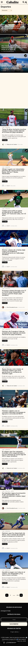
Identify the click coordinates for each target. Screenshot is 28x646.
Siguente (21, 595)
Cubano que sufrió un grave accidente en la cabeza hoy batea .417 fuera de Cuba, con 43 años (14, 213)
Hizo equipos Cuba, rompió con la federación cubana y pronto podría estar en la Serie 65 (14, 47)
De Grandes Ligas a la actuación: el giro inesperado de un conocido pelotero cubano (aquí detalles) (14, 495)
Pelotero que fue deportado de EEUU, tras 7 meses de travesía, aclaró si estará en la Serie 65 (13, 534)
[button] (2, 2)
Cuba (3, 127)
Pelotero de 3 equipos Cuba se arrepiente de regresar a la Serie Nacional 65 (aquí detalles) (13, 333)
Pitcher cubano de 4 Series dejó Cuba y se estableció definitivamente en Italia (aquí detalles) (13, 252)
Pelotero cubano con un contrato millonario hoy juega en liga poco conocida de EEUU (13, 412)
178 (18, 595)
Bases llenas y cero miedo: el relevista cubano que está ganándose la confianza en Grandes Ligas (12, 371)
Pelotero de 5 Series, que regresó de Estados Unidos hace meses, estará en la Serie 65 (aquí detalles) (13, 27)
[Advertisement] (14, 91)
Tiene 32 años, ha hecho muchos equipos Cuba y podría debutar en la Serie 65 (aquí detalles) (14, 131)
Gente (12, 491)
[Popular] (26, 313)
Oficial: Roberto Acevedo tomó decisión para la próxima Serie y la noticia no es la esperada (13, 66)
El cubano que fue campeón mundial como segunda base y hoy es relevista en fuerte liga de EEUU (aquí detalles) (14, 454)
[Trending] (25, 17)
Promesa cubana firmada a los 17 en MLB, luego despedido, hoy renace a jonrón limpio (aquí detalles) (14, 293)
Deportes (7, 127)
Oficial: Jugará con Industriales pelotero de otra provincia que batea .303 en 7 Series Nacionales (13, 171)
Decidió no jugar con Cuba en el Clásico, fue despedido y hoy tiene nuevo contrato (13, 573)
